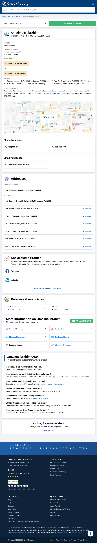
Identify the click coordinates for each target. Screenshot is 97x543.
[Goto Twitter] (12, 470)
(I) (12, 16)
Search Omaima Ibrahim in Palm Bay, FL (21, 10)
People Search (6, 16)
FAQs (10, 503)
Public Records (55, 475)
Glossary (11, 506)
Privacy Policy (77, 532)
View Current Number (17, 64)
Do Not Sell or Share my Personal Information (23, 521)
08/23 (19, 489)
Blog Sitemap (55, 515)
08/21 (29, 489)
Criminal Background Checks (60, 509)
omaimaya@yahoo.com (54, 384)
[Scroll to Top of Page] (90, 534)
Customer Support (14, 512)
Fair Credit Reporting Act (18, 532)
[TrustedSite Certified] (13, 482)
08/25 (9, 489)
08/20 (34, 489)
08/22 (24, 489)
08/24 (14, 489)
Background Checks (57, 466)
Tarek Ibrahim (48, 93)
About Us (59, 540)
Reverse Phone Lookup (58, 472)
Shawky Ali (61, 93)
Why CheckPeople (14, 515)
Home (52, 540)
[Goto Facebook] (9, 470)
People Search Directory (58, 462)
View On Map (49, 117)
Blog (9, 500)
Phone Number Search (58, 500)
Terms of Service (62, 532)
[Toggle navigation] (92, 3)
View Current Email (16, 73)
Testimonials (12, 518)
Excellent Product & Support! (18, 474)
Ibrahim (18, 16)
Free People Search (57, 503)
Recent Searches (18, 486)
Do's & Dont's (12, 509)
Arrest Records (55, 506)
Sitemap (53, 512)
